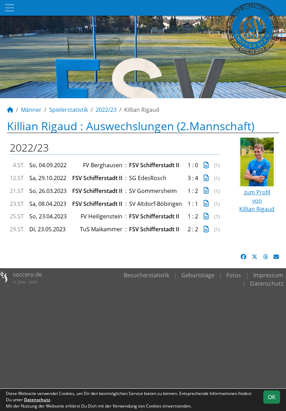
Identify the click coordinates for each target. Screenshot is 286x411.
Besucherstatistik (146, 275)
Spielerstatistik (68, 110)
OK (272, 397)
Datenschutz (266, 283)
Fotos (233, 275)
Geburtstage (197, 275)
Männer (31, 110)
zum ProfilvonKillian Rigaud (256, 200)
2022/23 (106, 110)
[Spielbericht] (206, 165)
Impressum (268, 275)
